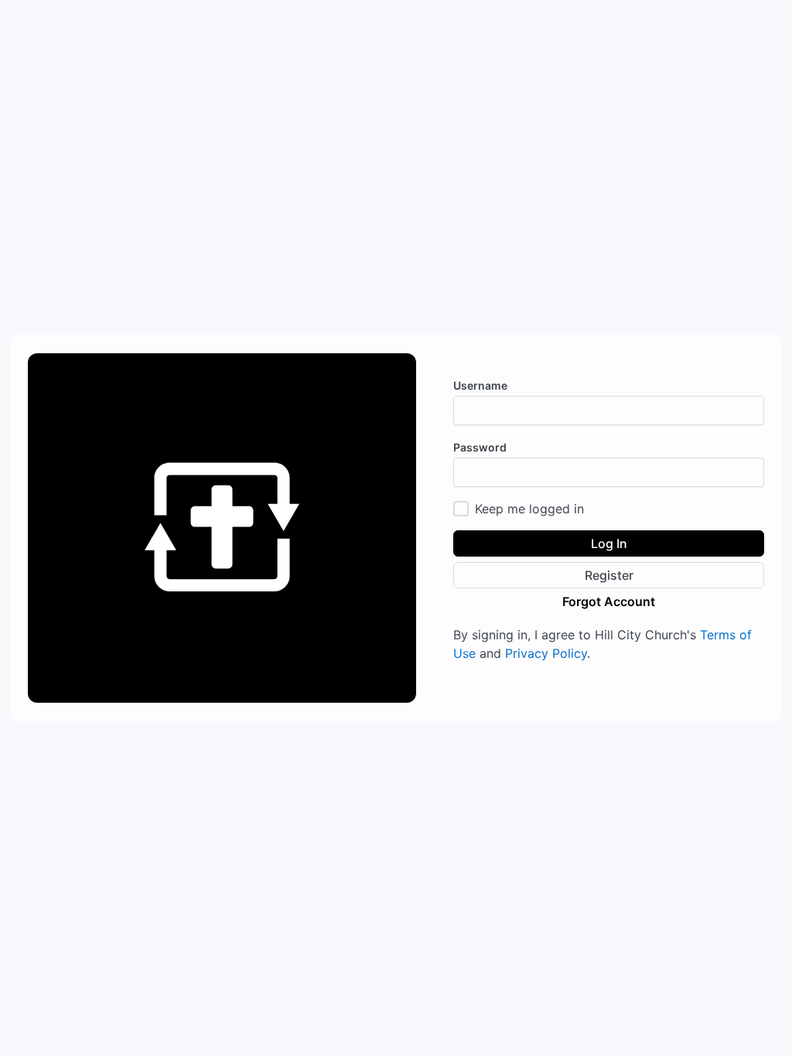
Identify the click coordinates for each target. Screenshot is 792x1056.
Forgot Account (608, 601)
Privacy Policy (546, 653)
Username (480, 385)
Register (609, 575)
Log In (609, 543)
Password (480, 447)
